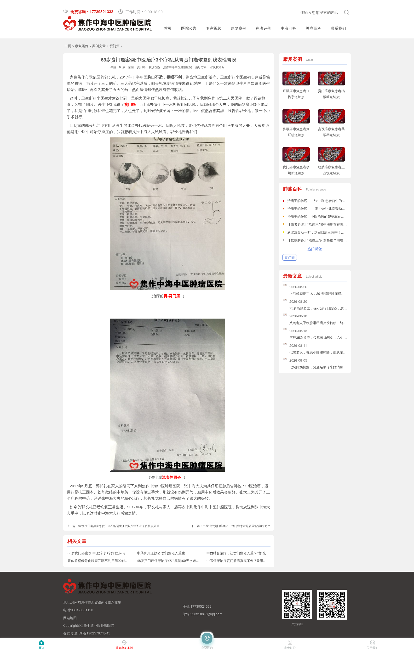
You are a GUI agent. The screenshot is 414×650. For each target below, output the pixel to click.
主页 (67, 45)
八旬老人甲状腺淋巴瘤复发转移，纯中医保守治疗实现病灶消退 (318, 322)
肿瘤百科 (313, 28)
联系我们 (338, 28)
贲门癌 (114, 45)
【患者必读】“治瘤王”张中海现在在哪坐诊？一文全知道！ (330, 224)
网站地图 (70, 617)
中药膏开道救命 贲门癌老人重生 (161, 552)
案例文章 (99, 45)
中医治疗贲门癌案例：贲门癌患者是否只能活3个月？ (236, 526)
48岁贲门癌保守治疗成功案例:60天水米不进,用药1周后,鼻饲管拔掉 (187, 560)
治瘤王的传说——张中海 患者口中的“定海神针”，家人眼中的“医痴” (337, 200)
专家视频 (213, 28)
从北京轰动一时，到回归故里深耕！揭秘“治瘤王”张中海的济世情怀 (337, 232)
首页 (168, 28)
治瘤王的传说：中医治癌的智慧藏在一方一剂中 (322, 216)
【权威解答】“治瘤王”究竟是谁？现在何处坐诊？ (323, 240)
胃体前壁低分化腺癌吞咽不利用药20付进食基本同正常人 (110, 560)
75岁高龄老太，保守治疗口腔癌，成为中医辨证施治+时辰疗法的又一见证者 (318, 308)
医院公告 (188, 28)
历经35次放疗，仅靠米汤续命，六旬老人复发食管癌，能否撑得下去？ (318, 337)
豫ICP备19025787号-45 (92, 633)
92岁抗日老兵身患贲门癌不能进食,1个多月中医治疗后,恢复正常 (119, 526)
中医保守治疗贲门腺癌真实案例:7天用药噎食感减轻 (245, 560)
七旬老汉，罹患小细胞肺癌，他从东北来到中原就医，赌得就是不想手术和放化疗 (318, 352)
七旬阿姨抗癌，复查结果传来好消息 (316, 366)
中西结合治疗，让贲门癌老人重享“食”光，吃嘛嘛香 (245, 552)
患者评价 (263, 28)
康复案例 (238, 28)
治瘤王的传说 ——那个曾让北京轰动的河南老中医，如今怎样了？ (336, 208)
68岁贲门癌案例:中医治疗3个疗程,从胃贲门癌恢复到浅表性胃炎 (115, 552)
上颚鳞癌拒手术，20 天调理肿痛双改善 (318, 293)
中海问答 (288, 28)
